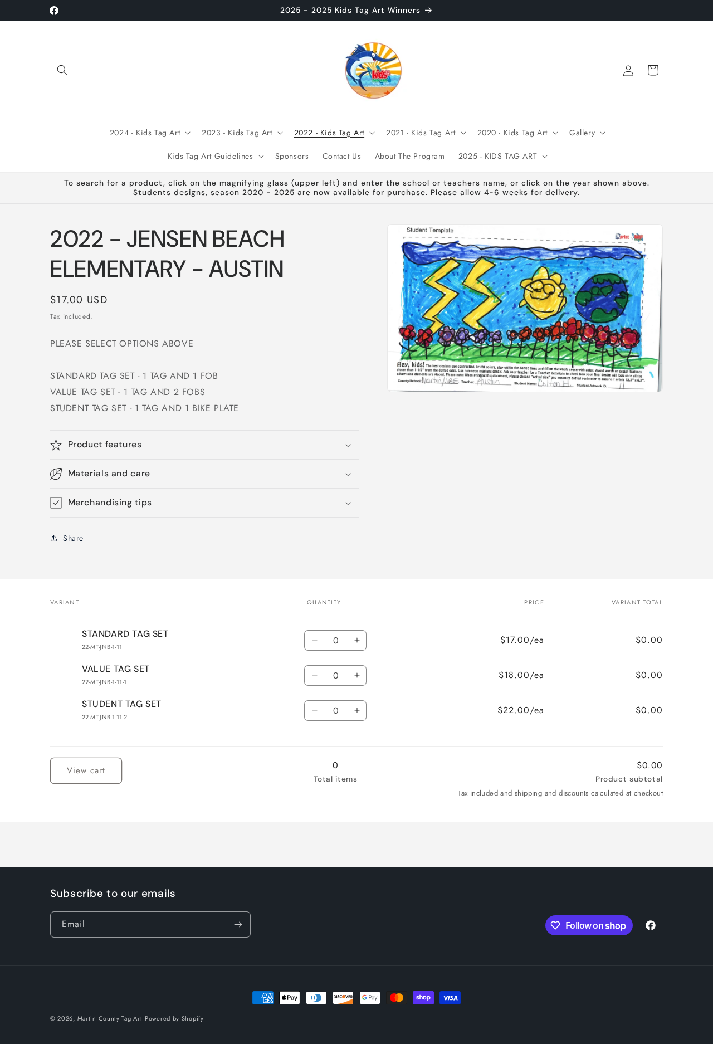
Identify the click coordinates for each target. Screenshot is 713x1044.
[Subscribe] (238, 924)
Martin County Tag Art (110, 1018)
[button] (62, 70)
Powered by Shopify (174, 1018)
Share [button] (73, 538)
